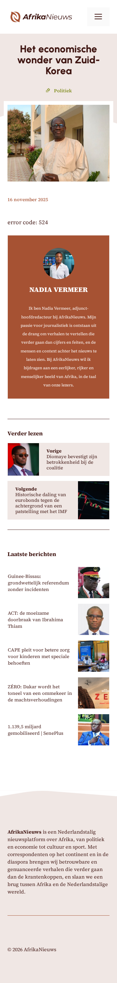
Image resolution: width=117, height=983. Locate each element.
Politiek (63, 90)
